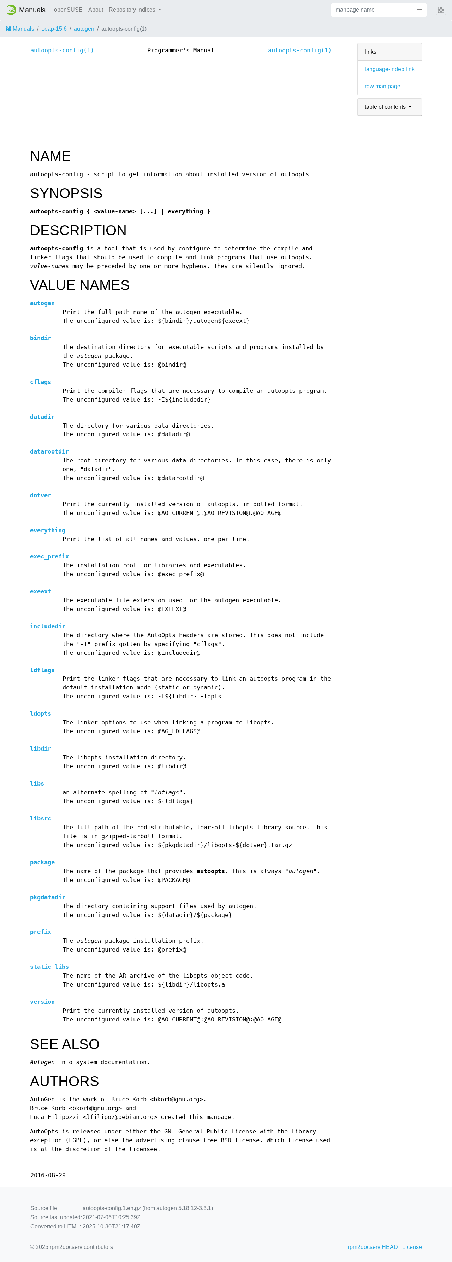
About (95, 10)
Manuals (22, 29)
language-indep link (390, 69)
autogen (84, 29)
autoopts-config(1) (62, 50)
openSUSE (68, 10)
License (412, 1247)
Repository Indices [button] (133, 10)
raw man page (382, 86)
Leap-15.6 (54, 29)
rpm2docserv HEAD (373, 1247)
